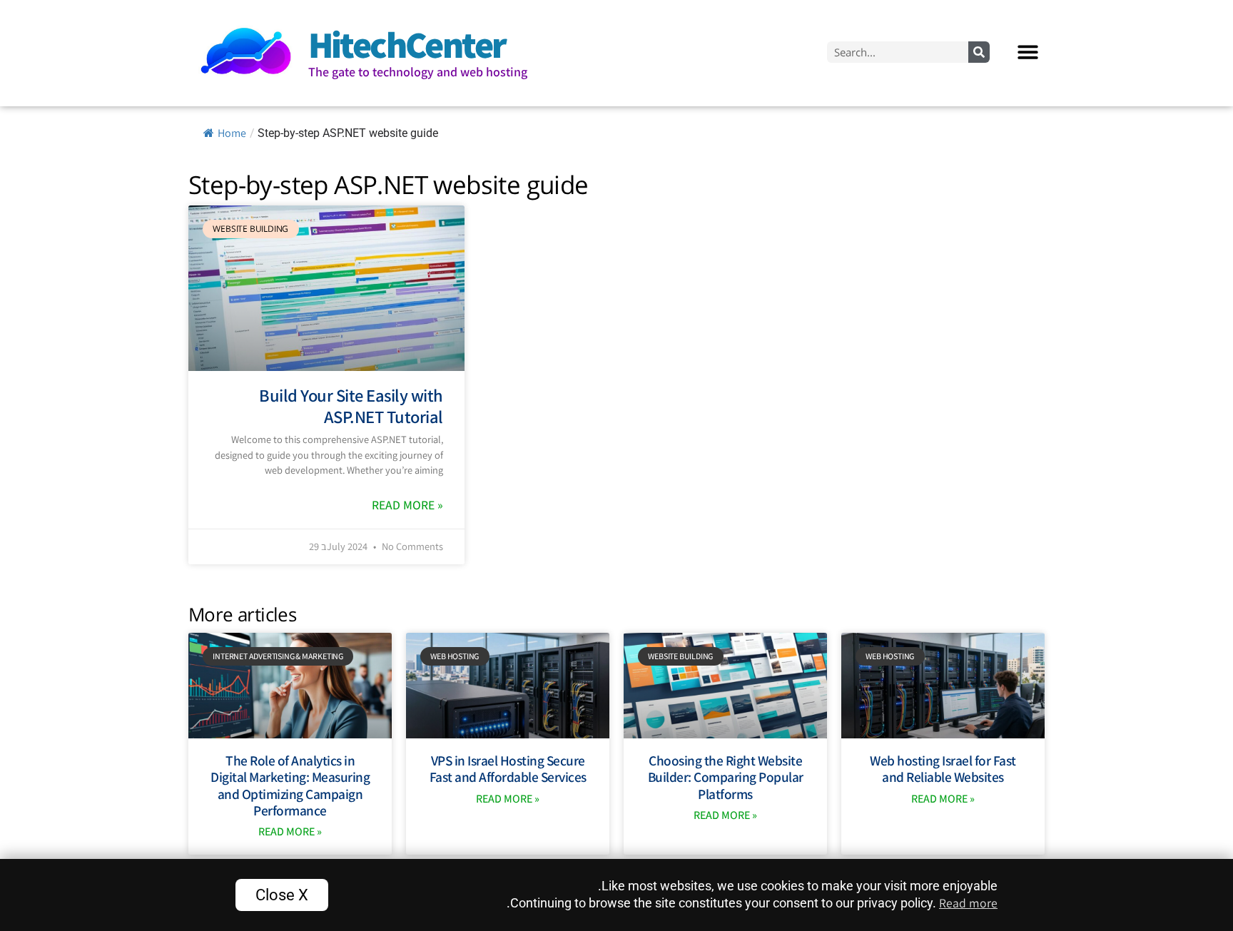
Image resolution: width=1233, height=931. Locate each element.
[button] (1028, 51)
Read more (968, 903)
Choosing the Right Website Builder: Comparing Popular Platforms (725, 777)
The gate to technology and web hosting (417, 71)
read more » (407, 505)
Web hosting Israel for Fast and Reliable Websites (943, 768)
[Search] (979, 52)
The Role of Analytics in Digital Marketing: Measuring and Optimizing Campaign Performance (290, 785)
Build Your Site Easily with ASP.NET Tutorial (351, 406)
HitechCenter (407, 44)
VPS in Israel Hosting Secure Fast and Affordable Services (508, 768)
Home (232, 133)
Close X (281, 894)
